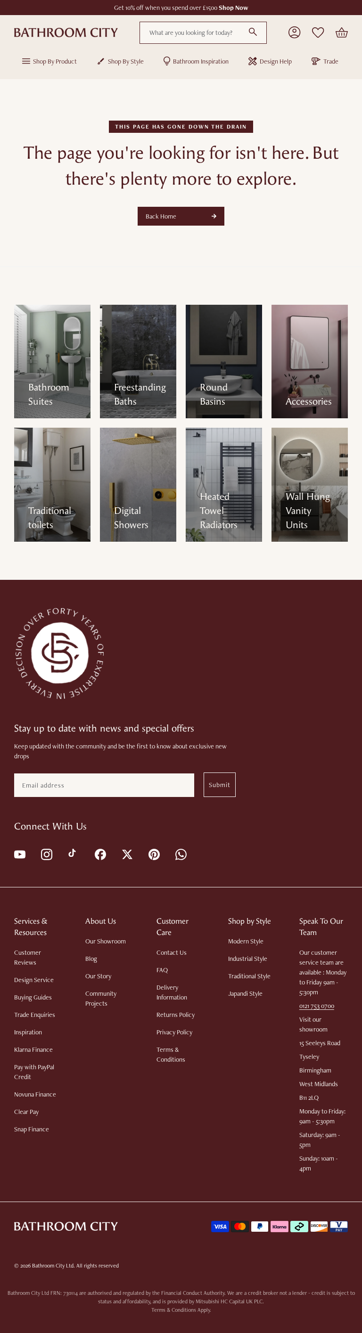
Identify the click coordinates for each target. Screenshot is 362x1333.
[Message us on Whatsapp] (180, 854)
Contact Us (171, 952)
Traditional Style (249, 976)
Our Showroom (105, 941)
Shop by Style (126, 61)
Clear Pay (26, 1111)
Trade (330, 61)
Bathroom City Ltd (53, 1265)
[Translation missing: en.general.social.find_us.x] (127, 854)
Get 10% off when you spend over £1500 (181, 7)
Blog (91, 958)
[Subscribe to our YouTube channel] (19, 854)
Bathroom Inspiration (201, 61)
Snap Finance (31, 1129)
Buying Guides (33, 997)
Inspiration (28, 1032)
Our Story (98, 976)
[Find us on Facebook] (100, 854)
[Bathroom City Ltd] (66, 32)
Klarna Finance (33, 1049)
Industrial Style (247, 958)
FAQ (162, 970)
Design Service (34, 979)
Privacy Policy (174, 1032)
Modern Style (245, 941)
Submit (219, 784)
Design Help (276, 61)
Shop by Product (55, 61)
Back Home (161, 216)
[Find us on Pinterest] (153, 854)
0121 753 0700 (316, 1005)
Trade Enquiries (34, 1014)
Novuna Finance (35, 1094)
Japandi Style (245, 993)
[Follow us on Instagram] (46, 854)
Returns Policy (175, 1014)
